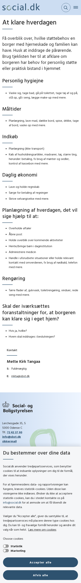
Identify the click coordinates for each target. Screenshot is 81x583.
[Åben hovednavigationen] (77, 7)
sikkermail (9, 441)
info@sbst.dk (11, 437)
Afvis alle (40, 575)
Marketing (18, 550)
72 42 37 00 (14, 432)
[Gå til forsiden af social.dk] (20, 7)
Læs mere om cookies (42, 529)
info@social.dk (12, 502)
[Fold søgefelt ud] (65, 7)
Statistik (16, 546)
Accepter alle (40, 562)
